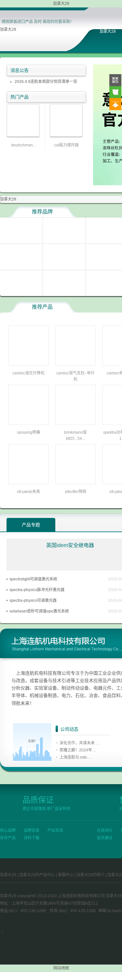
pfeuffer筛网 (75, 491)
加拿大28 (8, 29)
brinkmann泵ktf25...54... (75, 435)
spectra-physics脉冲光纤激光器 (36, 590)
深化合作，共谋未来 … (80, 743)
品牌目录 (31, 830)
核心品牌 (8, 830)
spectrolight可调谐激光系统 (33, 579)
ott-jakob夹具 (28, 491)
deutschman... (23, 145)
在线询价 (105, 830)
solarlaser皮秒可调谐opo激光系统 (39, 611)
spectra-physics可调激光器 (33, 600)
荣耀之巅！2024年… (78, 750)
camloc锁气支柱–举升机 (75, 376)
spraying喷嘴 (28, 432)
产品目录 (55, 830)
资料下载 (31, 838)
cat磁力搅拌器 (66, 145)
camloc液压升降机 (28, 373)
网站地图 (61, 968)
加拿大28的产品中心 (37, 875)
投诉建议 (105, 838)
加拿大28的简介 (90, 875)
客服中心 (66, 875)
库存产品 (8, 838)
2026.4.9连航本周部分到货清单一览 (46, 81)
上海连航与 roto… (75, 757)
